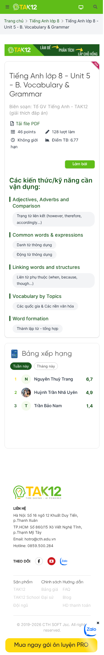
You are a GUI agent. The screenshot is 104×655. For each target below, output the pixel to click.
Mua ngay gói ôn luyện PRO (51, 645)
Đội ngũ (20, 605)
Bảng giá (49, 589)
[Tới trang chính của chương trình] (14, 354)
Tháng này (46, 366)
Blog (67, 597)
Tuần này (21, 366)
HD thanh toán (77, 605)
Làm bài (80, 164)
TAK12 (19, 589)
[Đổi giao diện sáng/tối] (81, 7)
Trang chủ (13, 20)
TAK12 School (26, 597)
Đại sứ (47, 597)
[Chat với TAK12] (90, 634)
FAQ (66, 589)
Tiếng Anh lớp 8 (44, 20)
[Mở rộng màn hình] (95, 7)
